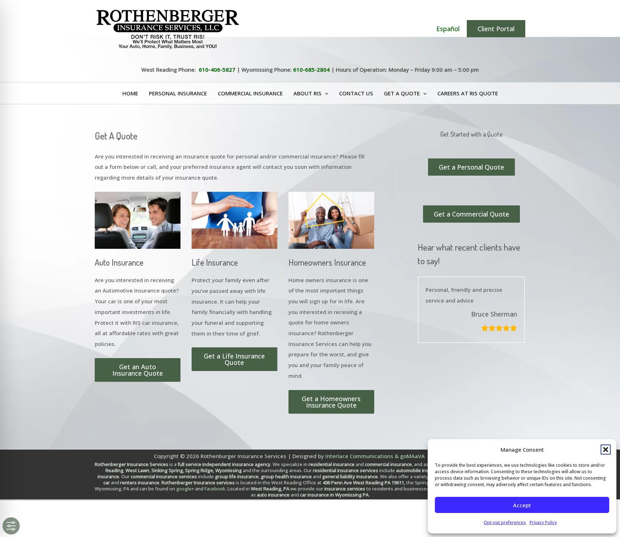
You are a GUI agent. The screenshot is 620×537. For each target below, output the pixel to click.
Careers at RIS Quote (467, 93)
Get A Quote (402, 93)
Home (130, 93)
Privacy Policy (543, 522)
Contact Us (356, 93)
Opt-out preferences (505, 522)
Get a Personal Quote (471, 167)
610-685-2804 (311, 69)
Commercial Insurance (250, 93)
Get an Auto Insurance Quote (137, 369)
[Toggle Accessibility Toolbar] (11, 526)
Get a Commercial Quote (471, 214)
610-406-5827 (217, 69)
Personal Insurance (178, 93)
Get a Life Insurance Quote (234, 359)
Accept (522, 505)
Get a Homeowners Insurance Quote (331, 401)
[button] (605, 449)
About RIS (307, 93)
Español (448, 28)
